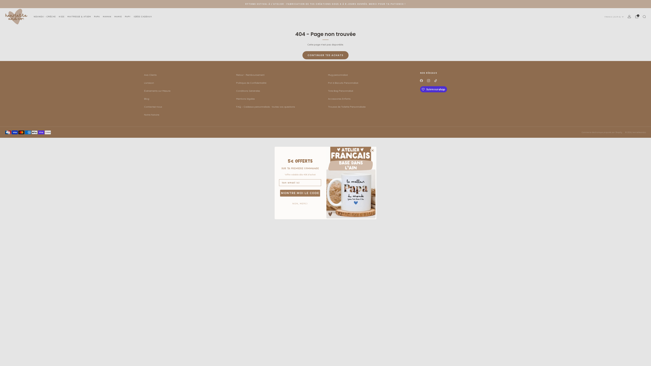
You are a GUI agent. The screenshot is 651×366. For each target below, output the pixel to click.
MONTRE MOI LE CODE (300, 193)
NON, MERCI (300, 203)
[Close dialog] (373, 150)
